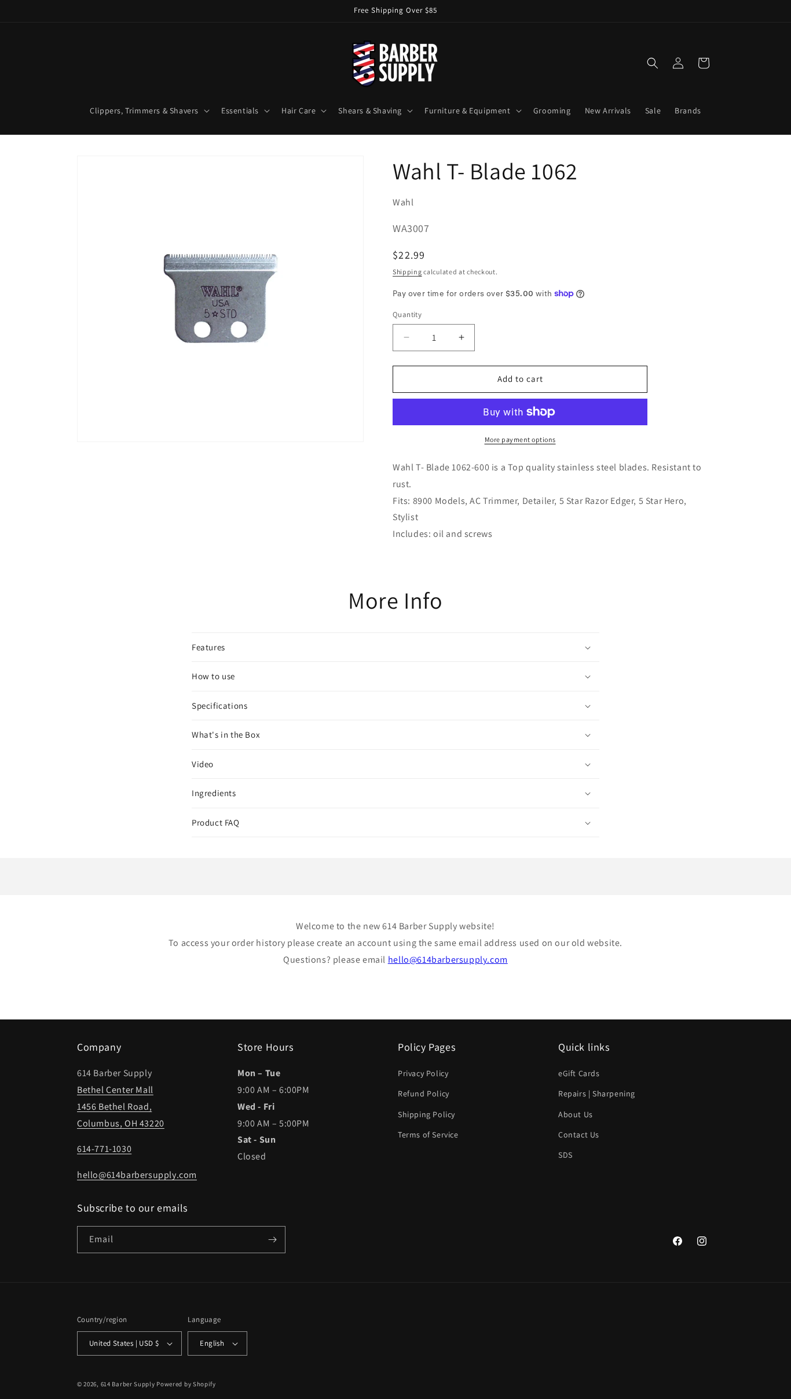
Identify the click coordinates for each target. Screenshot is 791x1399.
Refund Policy (423, 1093)
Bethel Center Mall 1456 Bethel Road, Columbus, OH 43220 (120, 1106)
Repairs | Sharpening (596, 1093)
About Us (575, 1114)
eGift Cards (579, 1073)
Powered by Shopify (186, 1384)
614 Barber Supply (128, 1384)
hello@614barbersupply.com (448, 959)
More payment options (520, 439)
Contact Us (578, 1134)
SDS (565, 1155)
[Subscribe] (272, 1239)
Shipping (407, 271)
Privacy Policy (423, 1073)
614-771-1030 (104, 1149)
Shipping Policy (426, 1114)
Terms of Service (428, 1134)
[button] (148, 110)
